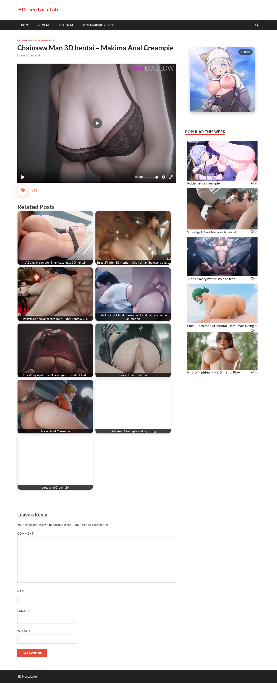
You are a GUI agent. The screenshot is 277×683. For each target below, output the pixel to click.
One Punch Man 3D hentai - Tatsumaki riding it (222, 326)
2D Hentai (66, 25)
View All (44, 25)
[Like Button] (22, 190)
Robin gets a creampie (203, 183)
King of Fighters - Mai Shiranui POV (213, 372)
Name (23, 591)
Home (25, 25)
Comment (26, 533)
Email (23, 611)
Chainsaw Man (26, 40)
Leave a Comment (28, 55)
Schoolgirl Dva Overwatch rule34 (211, 232)
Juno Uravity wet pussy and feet (211, 279)
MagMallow (46, 40)
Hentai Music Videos (98, 25)
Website (24, 631)
